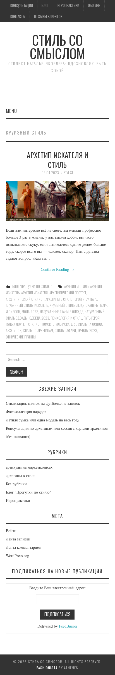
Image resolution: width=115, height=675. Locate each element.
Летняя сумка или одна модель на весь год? (42, 420)
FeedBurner (68, 626)
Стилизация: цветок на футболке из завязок (43, 403)
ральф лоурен (16, 324)
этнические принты (21, 337)
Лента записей (18, 539)
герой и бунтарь (85, 299)
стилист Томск (39, 324)
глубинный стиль (19, 305)
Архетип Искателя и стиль (57, 160)
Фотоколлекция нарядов (26, 411)
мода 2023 (30, 311)
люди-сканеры (87, 305)
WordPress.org (17, 555)
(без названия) (18, 436)
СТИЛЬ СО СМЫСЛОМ (57, 46)
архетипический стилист (25, 299)
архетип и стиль (76, 286)
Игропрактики (68, 5)
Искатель (41, 305)
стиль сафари (65, 330)
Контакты (17, 16)
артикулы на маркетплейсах (29, 467)
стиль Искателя (64, 324)
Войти (11, 530)
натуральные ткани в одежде (61, 311)
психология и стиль (66, 318)
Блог (45, 5)
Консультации (21, 5)
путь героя (92, 318)
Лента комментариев (23, 547)
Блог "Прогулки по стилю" (31, 286)
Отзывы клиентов (48, 16)
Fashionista (47, 667)
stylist (68, 172)
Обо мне (94, 5)
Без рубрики (16, 483)
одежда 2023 (39, 318)
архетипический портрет (67, 292)
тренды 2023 (87, 330)
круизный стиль (62, 305)
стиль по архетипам (38, 330)
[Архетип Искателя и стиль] (57, 201)
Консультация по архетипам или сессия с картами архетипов (57, 428)
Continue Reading (57, 269)
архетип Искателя (34, 292)
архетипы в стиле (58, 299)
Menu (11, 110)
